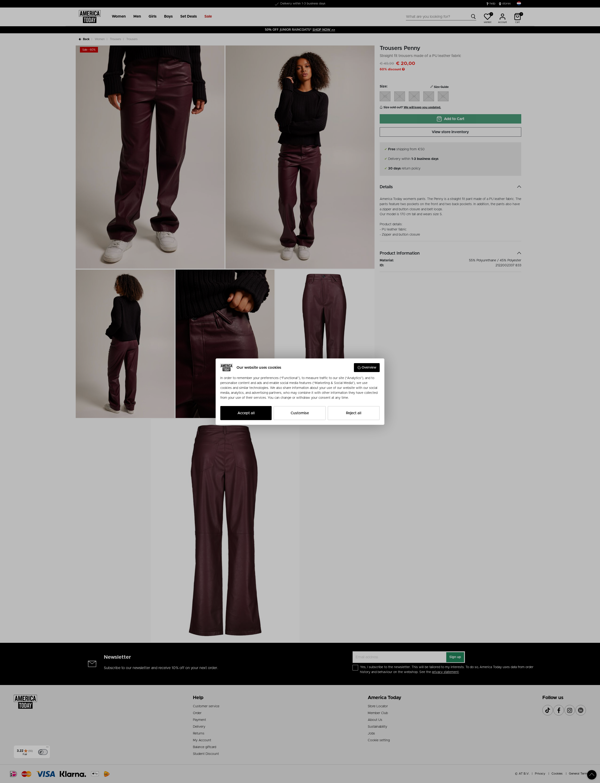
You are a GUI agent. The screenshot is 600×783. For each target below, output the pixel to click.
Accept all (246, 413)
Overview (369, 367)
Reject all (353, 413)
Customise (300, 413)
